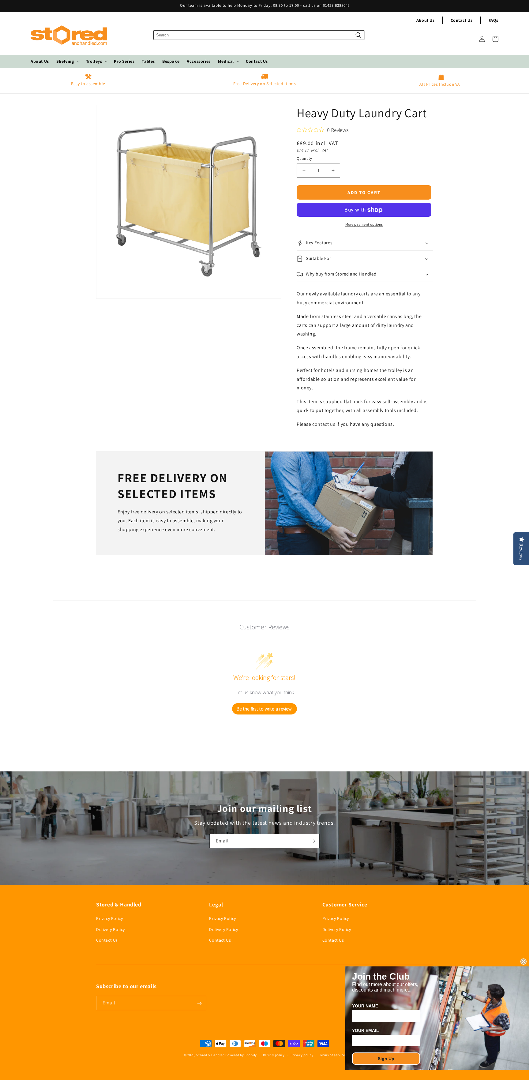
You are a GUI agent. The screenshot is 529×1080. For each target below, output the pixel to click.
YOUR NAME (365, 1005)
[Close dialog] (523, 961)
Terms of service (332, 1054)
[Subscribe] (312, 841)
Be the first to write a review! (264, 709)
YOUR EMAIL (365, 1030)
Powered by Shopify (241, 1055)
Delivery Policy (110, 929)
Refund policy (274, 1054)
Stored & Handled (210, 1055)
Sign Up (386, 1058)
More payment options (364, 224)
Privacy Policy (109, 918)
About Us (425, 20)
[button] (67, 61)
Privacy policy (302, 1054)
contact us (323, 424)
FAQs (493, 20)
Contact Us (462, 20)
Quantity (304, 158)
